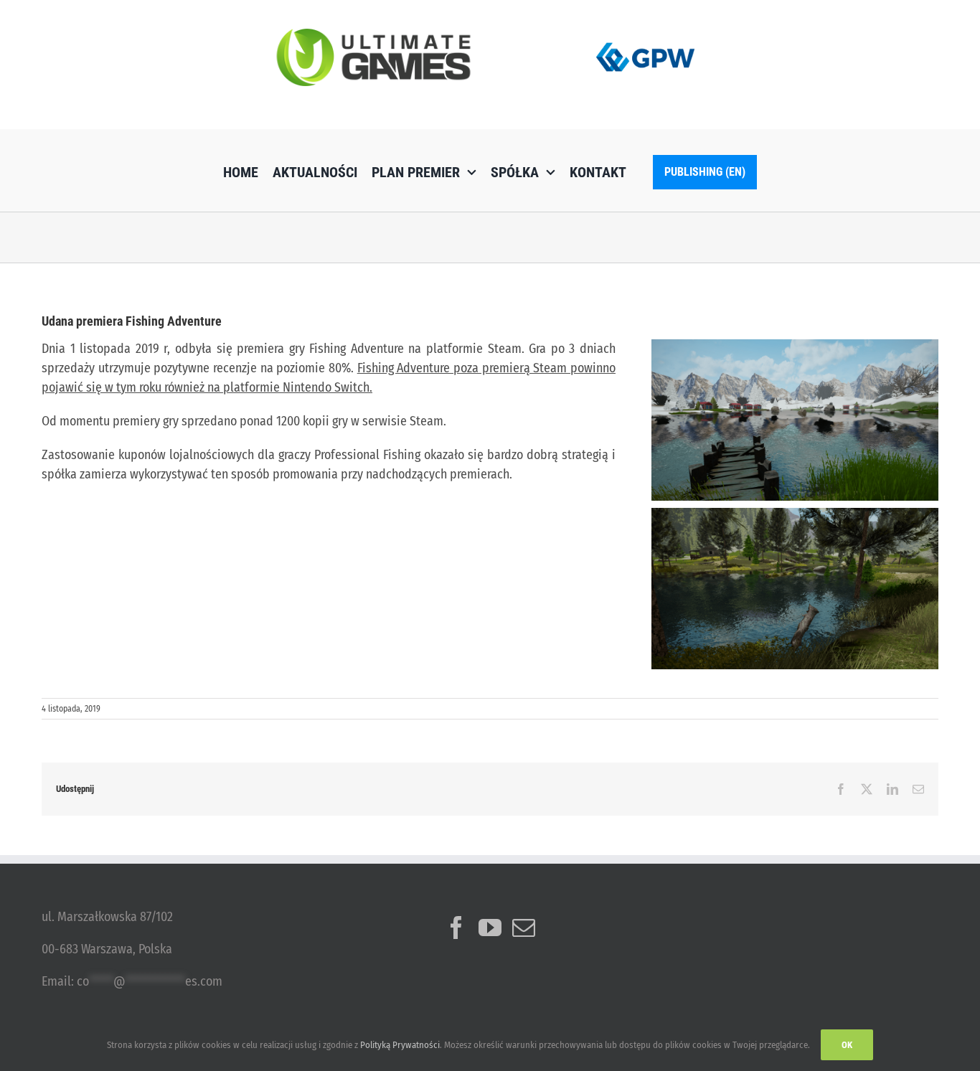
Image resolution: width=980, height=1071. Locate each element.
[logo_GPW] (645, 39)
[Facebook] (456, 927)
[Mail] (523, 927)
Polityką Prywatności (400, 1044)
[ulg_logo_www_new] (373, 35)
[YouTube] (490, 927)
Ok (847, 1044)
